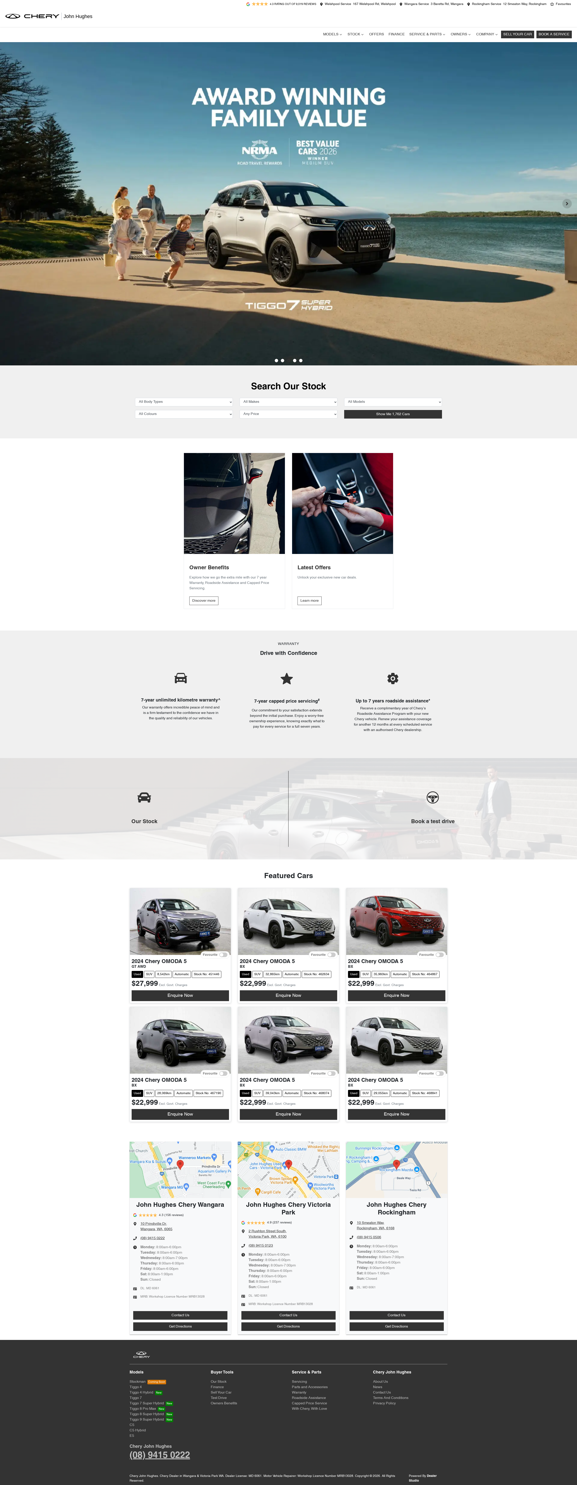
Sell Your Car (517, 34)
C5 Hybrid (138, 1430)
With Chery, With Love (309, 1409)
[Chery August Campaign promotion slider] (276, 360)
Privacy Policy (384, 1403)
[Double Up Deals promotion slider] (282, 360)
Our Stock (219, 1382)
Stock (354, 34)
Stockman (138, 1382)
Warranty (299, 1392)
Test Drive (219, 1398)
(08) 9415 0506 (369, 1237)
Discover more (203, 601)
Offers (376, 34)
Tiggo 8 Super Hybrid (147, 1414)
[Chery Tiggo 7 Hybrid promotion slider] (288, 360)
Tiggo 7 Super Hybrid (147, 1403)
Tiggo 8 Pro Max (143, 1409)
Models (331, 34)
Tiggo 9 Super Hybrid (147, 1419)
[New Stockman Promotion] (288, 203)
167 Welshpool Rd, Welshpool (374, 4)
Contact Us (180, 1315)
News (377, 1387)
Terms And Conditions (390, 1398)
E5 (132, 1436)
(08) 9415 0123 (261, 1246)
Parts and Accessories (310, 1387)
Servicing (299, 1382)
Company (485, 34)
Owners (459, 34)
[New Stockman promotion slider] (300, 360)
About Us (380, 1382)
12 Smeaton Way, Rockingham (525, 4)
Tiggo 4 (136, 1387)
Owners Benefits (224, 1403)
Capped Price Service (309, 1403)
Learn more (309, 601)
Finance (397, 34)
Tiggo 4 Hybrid (141, 1392)
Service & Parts (425, 34)
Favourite (210, 954)
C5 (132, 1425)
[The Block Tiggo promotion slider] (294, 360)
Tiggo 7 (136, 1398)
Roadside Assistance (309, 1398)
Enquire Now (180, 995)
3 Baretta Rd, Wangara (447, 4)
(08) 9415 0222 (152, 1238)
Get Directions (180, 1326)
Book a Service (554, 34)
